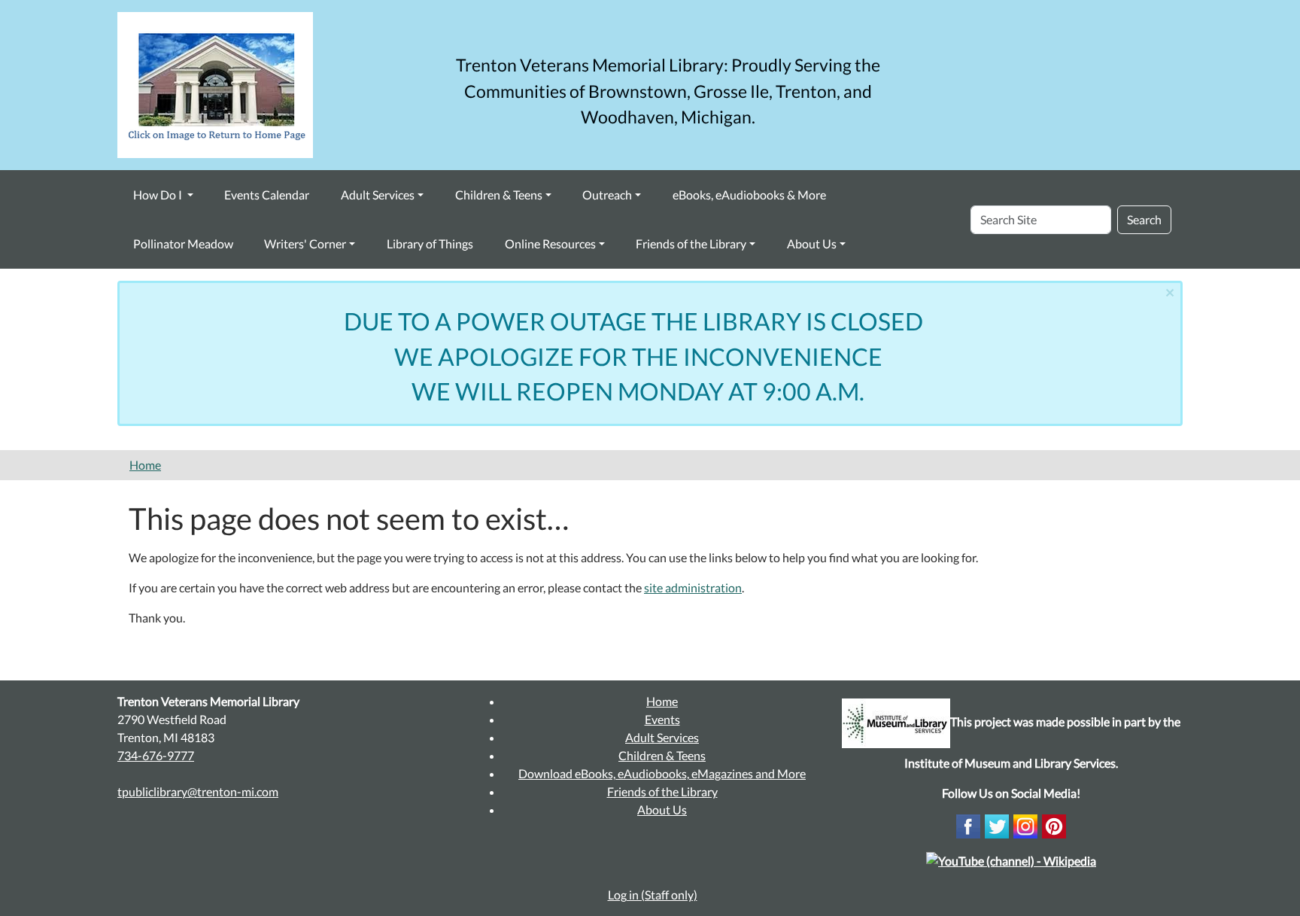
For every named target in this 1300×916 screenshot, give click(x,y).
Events (662, 719)
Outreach (607, 194)
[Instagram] (1025, 824)
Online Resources (550, 243)
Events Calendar (266, 194)
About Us (812, 243)
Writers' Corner (305, 243)
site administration (693, 587)
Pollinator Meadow (183, 243)
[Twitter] (997, 824)
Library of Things (430, 243)
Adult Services (378, 194)
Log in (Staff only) (652, 894)
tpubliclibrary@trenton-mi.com (197, 791)
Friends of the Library (691, 243)
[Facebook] (968, 824)
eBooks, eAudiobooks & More (749, 194)
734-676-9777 (155, 755)
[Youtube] (1011, 859)
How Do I (158, 194)
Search (1144, 219)
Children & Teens (498, 194)
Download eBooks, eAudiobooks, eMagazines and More (662, 773)
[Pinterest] (1054, 824)
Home (145, 465)
